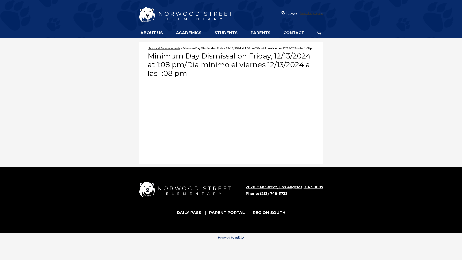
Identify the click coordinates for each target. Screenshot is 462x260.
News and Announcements (164, 48)
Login (288, 13)
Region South (269, 212)
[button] (152, 32)
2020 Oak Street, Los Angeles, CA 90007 (284, 187)
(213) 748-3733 (273, 193)
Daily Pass (189, 212)
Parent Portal (227, 212)
